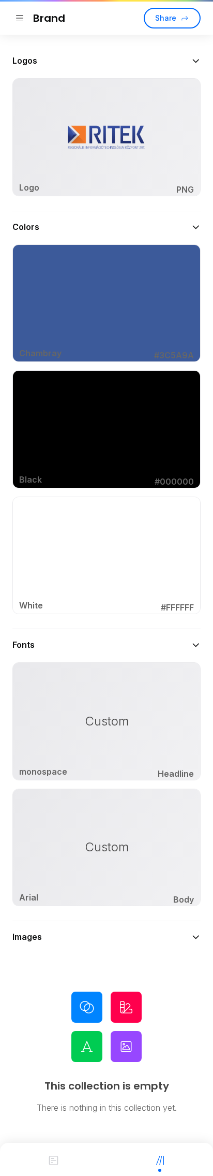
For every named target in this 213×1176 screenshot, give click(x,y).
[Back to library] (19, 18)
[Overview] (53, 1159)
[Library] (159, 1159)
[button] (106, 60)
